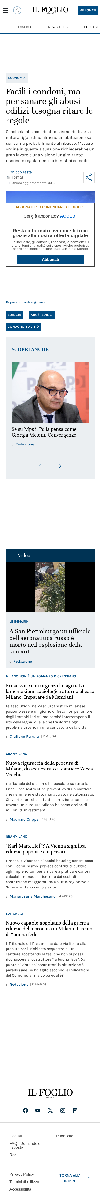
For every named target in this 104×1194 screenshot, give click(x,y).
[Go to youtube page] (37, 1107)
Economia (17, 78)
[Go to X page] (50, 1107)
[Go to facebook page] (25, 1107)
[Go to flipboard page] (75, 1107)
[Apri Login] (17, 10)
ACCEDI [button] (68, 216)
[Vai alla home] (50, 10)
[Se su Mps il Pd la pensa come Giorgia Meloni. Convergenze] (50, 391)
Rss (12, 1152)
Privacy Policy (21, 1171)
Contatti (16, 1133)
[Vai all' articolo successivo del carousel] (58, 463)
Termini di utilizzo (24, 1179)
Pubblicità (64, 1133)
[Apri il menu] (5, 10)
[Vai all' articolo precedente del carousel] (41, 463)
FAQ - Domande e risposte (24, 1143)
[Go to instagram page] (62, 1107)
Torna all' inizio (69, 1175)
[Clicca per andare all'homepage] (50, 1091)
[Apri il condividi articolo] (89, 177)
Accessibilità (20, 1186)
